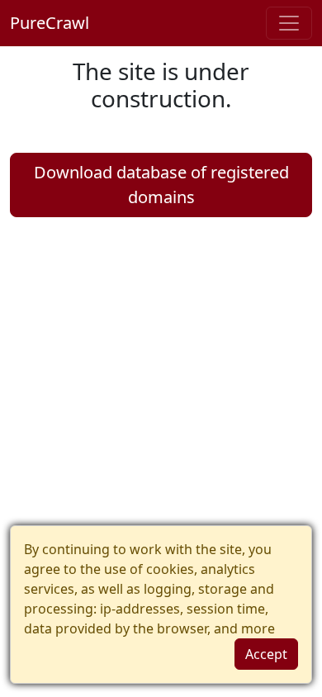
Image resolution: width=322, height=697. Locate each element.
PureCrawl (49, 23)
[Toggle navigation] (289, 23)
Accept (266, 654)
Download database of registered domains (161, 184)
